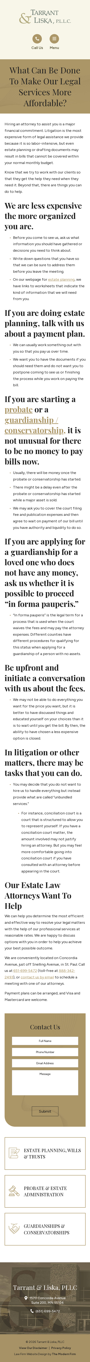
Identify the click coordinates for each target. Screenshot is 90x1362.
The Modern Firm (64, 1354)
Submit (45, 1111)
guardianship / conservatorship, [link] (35, 424)
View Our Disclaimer (33, 1348)
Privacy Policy (61, 1348)
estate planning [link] (61, 279)
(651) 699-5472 (48, 1311)
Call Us (37, 48)
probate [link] (19, 409)
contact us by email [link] (37, 977)
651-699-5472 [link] (25, 970)
